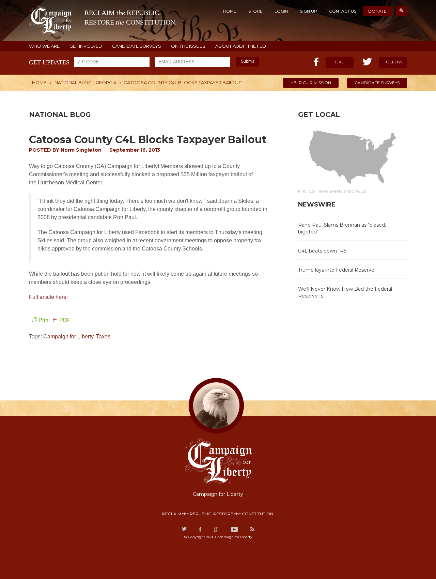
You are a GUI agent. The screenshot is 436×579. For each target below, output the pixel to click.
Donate (377, 11)
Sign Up (308, 11)
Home (229, 11)
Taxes (103, 336)
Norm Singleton (81, 150)
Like (339, 61)
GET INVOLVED (85, 46)
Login (281, 11)
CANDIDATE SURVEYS (136, 46)
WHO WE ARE (44, 46)
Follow (393, 61)
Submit (247, 61)
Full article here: (49, 297)
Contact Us (342, 11)
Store (255, 11)
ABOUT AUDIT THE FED (240, 46)
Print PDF (54, 320)
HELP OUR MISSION (311, 82)
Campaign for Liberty (68, 336)
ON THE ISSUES (188, 46)
